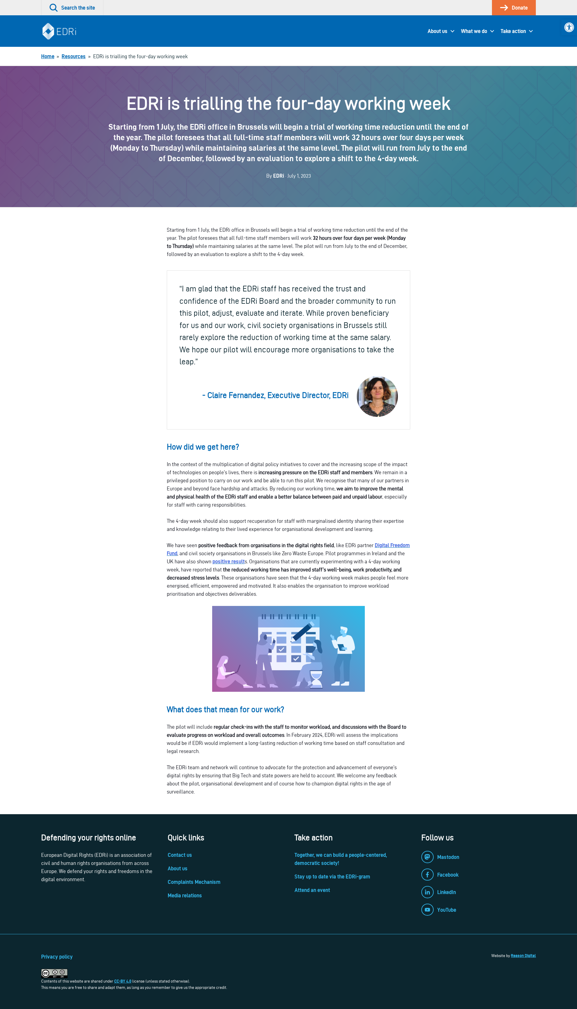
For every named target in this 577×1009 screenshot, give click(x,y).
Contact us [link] (180, 855)
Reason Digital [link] (523, 955)
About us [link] (437, 31)
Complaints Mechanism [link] (194, 882)
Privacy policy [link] (57, 956)
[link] (569, 27)
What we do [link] (474, 31)
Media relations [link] (185, 895)
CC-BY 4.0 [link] (122, 981)
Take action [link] (513, 31)
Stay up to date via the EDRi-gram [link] (332, 876)
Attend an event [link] (312, 890)
